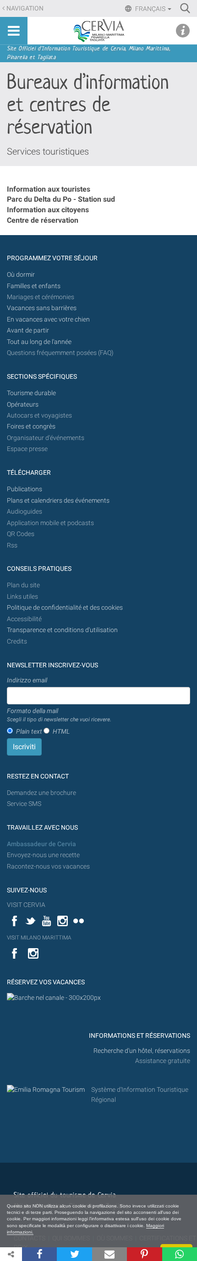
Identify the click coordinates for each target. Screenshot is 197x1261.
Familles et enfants (33, 286)
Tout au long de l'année (39, 342)
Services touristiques (48, 151)
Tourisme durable (31, 393)
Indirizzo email (27, 680)
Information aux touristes (48, 189)
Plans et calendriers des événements (58, 500)
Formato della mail (59, 715)
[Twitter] (74, 1254)
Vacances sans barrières (42, 308)
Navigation (25, 8)
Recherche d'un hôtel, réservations (141, 1051)
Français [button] (150, 8)
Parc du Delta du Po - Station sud (61, 199)
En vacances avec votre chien (49, 319)
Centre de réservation (42, 220)
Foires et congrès (31, 426)
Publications (24, 489)
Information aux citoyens (48, 209)
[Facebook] (39, 1254)
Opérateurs (22, 404)
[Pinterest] (144, 1254)
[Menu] (13, 30)
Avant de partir (28, 330)
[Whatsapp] (179, 1254)
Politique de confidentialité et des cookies (65, 608)
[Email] (109, 1254)
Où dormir (21, 275)
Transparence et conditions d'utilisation (62, 630)
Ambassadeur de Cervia (41, 844)
